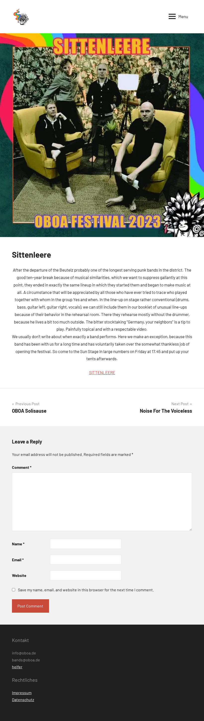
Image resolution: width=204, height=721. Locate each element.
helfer (17, 666)
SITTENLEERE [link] (102, 372)
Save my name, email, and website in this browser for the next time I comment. (86, 589)
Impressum (22, 692)
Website (19, 575)
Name (18, 543)
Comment (21, 467)
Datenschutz (23, 699)
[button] (20, 16)
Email (18, 559)
